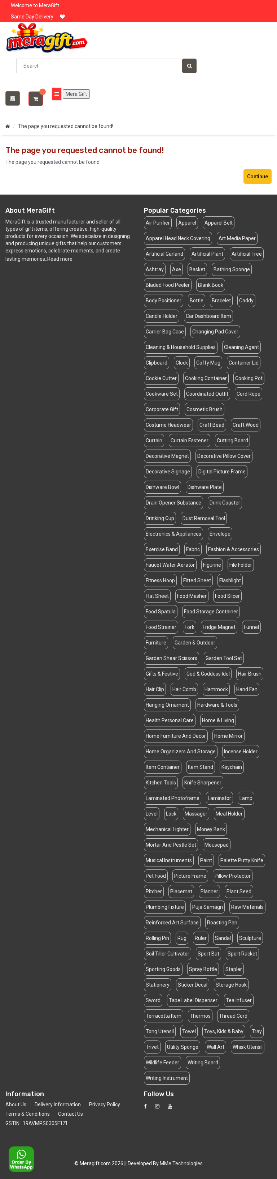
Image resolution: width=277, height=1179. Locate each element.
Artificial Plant (207, 254)
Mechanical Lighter (167, 829)
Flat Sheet (157, 596)
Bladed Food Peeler (168, 285)
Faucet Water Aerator (170, 565)
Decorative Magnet (167, 456)
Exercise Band (162, 549)
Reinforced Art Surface (172, 922)
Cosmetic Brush (204, 409)
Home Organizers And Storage (181, 751)
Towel (189, 1031)
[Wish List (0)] (62, 17)
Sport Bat (208, 954)
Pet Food (156, 876)
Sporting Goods (163, 969)
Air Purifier (158, 223)
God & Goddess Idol (208, 674)
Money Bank (211, 829)
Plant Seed (239, 891)
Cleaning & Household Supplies (181, 347)
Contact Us (70, 1114)
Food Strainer (161, 627)
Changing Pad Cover (215, 332)
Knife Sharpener (202, 783)
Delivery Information (58, 1104)
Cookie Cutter (161, 378)
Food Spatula (161, 611)
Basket (197, 269)
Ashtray (155, 269)
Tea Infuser (239, 1000)
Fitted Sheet (197, 580)
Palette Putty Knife (241, 860)
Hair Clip (155, 689)
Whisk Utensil (248, 1047)
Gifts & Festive (162, 674)
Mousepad (217, 845)
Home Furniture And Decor (176, 736)
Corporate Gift (162, 409)
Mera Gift (76, 94)
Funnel (251, 627)
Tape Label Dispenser (193, 1000)
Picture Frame (190, 876)
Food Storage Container (211, 611)
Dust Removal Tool (204, 518)
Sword (153, 1000)
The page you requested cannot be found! (65, 126)
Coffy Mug (208, 363)
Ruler (201, 938)
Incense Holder (241, 751)
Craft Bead (211, 425)
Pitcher (154, 891)
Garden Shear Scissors (171, 658)
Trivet (152, 1047)
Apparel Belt (219, 223)
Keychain (231, 767)
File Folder (240, 565)
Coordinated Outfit (207, 394)
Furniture (156, 643)
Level (152, 814)
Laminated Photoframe (172, 798)
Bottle (196, 300)
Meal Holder (229, 814)
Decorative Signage (168, 471)
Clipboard (156, 363)
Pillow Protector (233, 876)
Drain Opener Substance (173, 503)
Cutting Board (232, 440)
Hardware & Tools (217, 705)
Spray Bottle (203, 969)
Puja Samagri (207, 907)
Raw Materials (247, 907)
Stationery (158, 985)
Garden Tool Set (224, 658)
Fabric (193, 549)
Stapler (233, 969)
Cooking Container (206, 378)
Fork (189, 627)
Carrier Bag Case (165, 332)
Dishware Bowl (162, 487)
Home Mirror (228, 736)
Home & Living (218, 720)
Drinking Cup (160, 518)
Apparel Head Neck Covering (178, 238)
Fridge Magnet (219, 627)
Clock (182, 363)
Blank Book (210, 285)
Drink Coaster (225, 503)
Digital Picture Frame (222, 471)
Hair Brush (249, 674)
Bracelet (221, 300)
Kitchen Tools (161, 783)
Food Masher (192, 596)
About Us (15, 1104)
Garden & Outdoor (195, 643)
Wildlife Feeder (162, 1062)
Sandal (223, 938)
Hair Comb (184, 689)
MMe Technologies (181, 1163)
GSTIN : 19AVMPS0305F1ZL (37, 1123)
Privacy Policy (104, 1104)
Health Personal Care (170, 720)
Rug (181, 938)
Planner (209, 891)
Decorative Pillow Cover (224, 456)
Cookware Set (162, 394)
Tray (257, 1031)
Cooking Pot (249, 378)
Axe (176, 269)
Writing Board (203, 1062)
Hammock (216, 689)
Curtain (154, 440)
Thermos (200, 1016)
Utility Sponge (182, 1047)
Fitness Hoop (160, 580)
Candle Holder (161, 316)
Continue (257, 176)
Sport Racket (242, 954)
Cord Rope (248, 394)
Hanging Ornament (167, 705)
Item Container (163, 767)
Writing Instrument (167, 1078)
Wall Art (215, 1047)
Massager (196, 814)
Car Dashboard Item (208, 316)
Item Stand (200, 767)
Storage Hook (231, 985)
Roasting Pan (222, 922)
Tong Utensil (160, 1031)
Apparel (187, 223)
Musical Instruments (169, 860)
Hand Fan (247, 689)
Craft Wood (246, 425)
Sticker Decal (192, 985)
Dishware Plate (205, 487)
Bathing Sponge (232, 269)
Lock (171, 814)
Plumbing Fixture (165, 907)
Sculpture (250, 938)
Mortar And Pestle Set (171, 845)
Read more (59, 259)
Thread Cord (233, 1016)
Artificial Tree (247, 254)
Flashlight (230, 580)
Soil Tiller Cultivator (167, 954)
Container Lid (244, 363)
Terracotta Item (163, 1016)
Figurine (212, 565)
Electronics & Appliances (173, 534)
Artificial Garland (164, 254)
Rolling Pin (157, 938)
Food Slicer (227, 596)
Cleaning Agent (241, 347)
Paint (206, 860)
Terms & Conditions (27, 1114)
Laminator (219, 798)
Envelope (220, 534)
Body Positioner (163, 300)
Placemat (181, 891)
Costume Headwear (168, 425)
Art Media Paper (237, 238)
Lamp (245, 798)
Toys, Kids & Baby (223, 1031)
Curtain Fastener (189, 440)
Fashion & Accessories (233, 549)
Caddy (246, 300)
